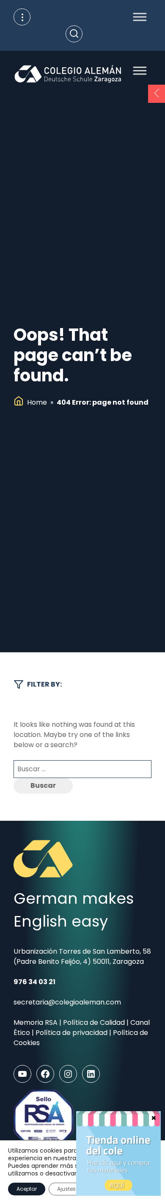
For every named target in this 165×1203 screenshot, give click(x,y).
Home (37, 402)
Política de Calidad (94, 1022)
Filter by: (44, 684)
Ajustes (66, 1188)
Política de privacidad (71, 1032)
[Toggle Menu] (137, 17)
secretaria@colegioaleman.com (67, 1002)
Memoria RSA (36, 1022)
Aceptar (26, 1188)
